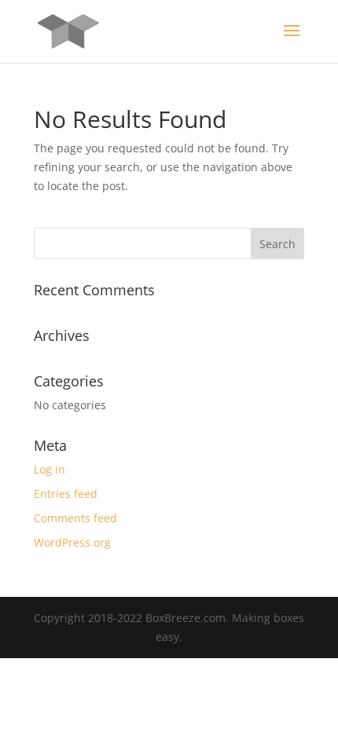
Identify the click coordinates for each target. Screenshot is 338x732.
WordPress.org (72, 542)
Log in (49, 469)
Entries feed (65, 493)
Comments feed (75, 518)
